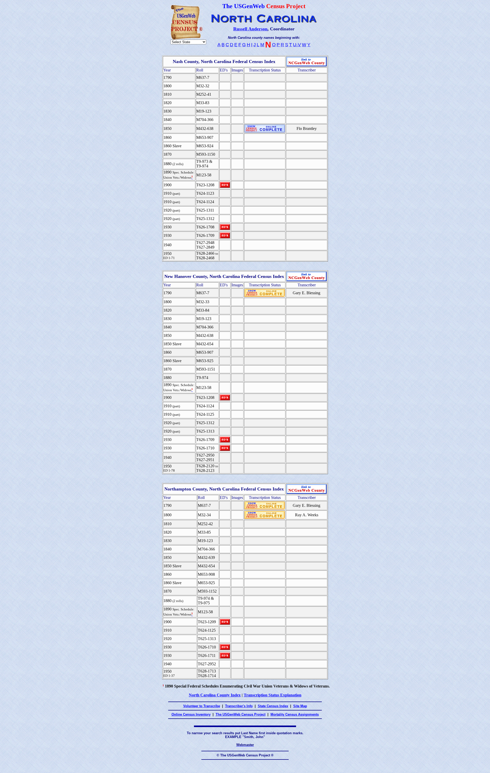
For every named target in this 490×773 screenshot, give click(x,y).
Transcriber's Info (239, 706)
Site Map (300, 706)
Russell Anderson (250, 28)
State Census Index (273, 706)
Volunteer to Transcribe (201, 706)
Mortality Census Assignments (295, 714)
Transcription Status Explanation (272, 695)
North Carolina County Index (215, 695)
